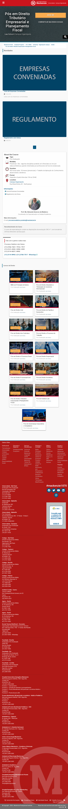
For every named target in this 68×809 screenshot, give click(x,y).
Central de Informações (13, 800)
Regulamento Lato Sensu (13, 194)
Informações (8, 189)
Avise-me (50, 15)
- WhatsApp (26, 255)
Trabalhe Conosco (57, 800)
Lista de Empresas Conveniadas (15, 191)
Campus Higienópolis (17, 182)
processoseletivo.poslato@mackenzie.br (22, 220)
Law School (9, 34)
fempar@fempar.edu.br (8, 783)
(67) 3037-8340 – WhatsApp (10, 634)
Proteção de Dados (29, 800)
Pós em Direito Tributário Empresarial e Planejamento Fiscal (17, 22)
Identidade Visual (43, 800)
